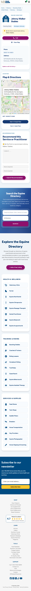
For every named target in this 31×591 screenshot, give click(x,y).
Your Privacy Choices (7, 587)
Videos (15, 530)
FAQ (15, 568)
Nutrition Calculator (15, 548)
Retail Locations (15, 512)
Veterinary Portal (15, 534)
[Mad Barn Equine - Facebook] (10, 578)
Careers (15, 572)
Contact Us (15, 566)
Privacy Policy (16, 587)
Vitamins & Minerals (15, 505)
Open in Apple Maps (15, 126)
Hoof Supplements (15, 510)
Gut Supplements (15, 506)
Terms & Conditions (24, 587)
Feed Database (15, 546)
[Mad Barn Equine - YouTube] (20, 578)
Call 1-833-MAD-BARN (15, 565)
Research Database (15, 536)
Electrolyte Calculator (15, 557)
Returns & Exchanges (15, 570)
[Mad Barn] (5, 2)
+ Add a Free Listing (15, 267)
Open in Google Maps (15, 121)
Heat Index (15, 554)
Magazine (15, 539)
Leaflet (14, 113)
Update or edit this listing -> (9, 66)
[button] (3, 82)
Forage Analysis (15, 550)
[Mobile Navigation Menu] (29, 2)
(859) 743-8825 (8, 52)
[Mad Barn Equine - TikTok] (18, 578)
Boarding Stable (7, 26)
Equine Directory (15, 537)
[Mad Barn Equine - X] (16, 578)
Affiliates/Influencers (15, 574)
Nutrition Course (15, 532)
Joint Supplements (15, 508)
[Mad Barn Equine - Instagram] (13, 578)
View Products (15, 503)
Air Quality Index (15, 556)
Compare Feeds (15, 552)
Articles (15, 528)
